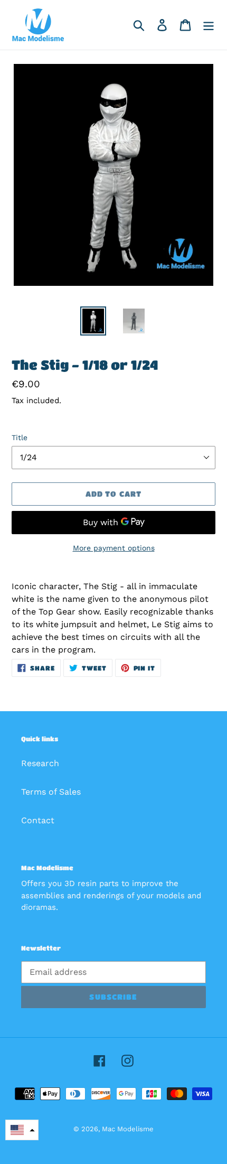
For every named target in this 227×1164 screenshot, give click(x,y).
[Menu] (208, 25)
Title (19, 437)
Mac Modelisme (128, 1129)
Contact (37, 820)
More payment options (114, 548)
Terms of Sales (51, 792)
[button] (22, 1130)
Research (40, 763)
